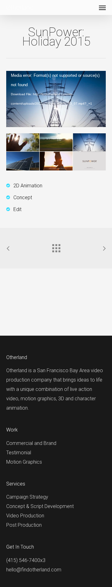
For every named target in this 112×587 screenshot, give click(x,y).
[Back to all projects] (56, 246)
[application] (56, 99)
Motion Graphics (24, 462)
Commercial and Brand (31, 443)
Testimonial (18, 453)
